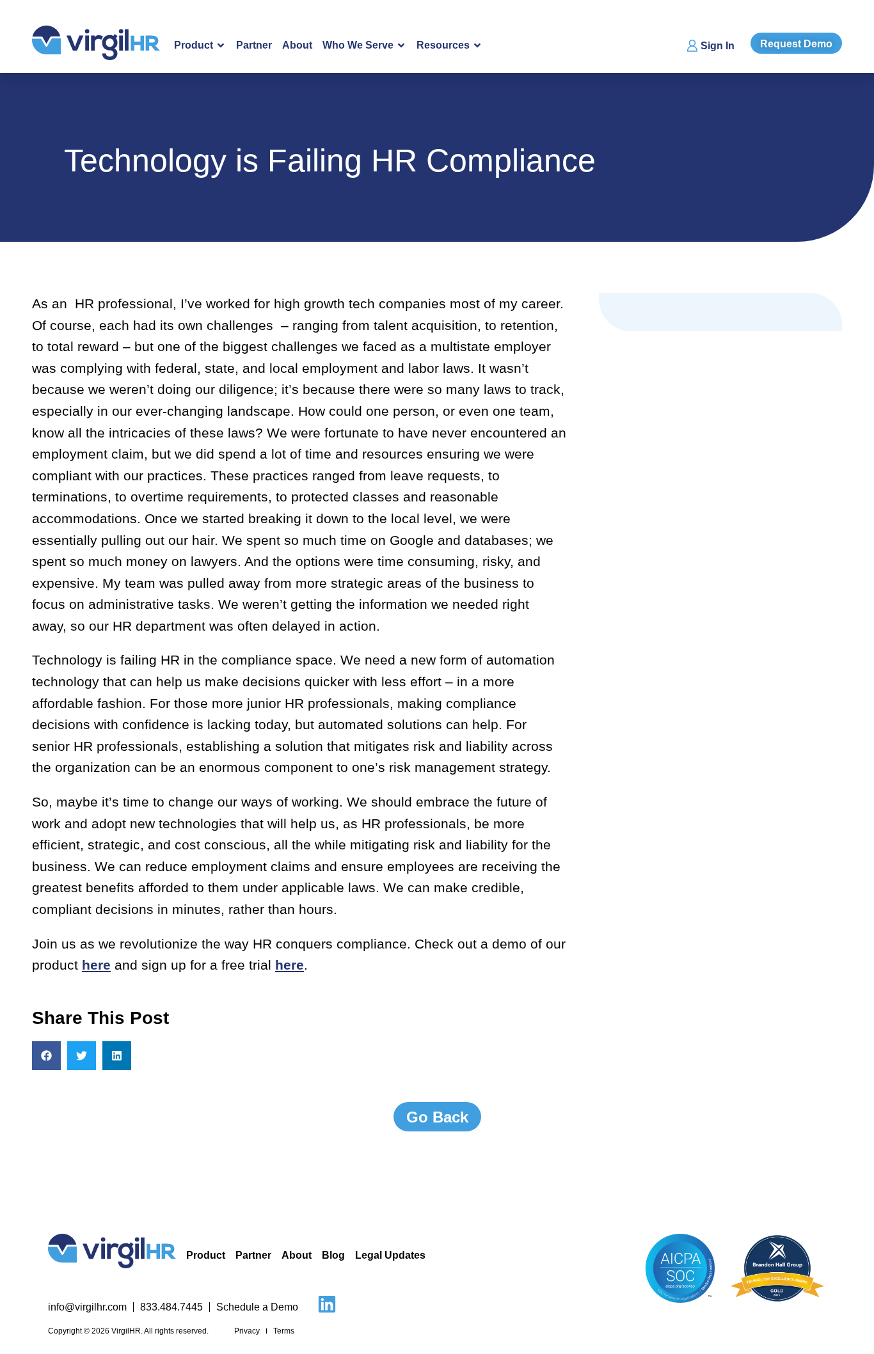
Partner (254, 45)
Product (205, 1255)
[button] (46, 1055)
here (96, 964)
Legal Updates (390, 1255)
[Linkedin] (327, 1304)
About (297, 45)
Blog (333, 1255)
